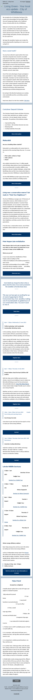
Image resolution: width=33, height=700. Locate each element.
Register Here (16, 358)
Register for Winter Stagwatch (21, 493)
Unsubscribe (16, 693)
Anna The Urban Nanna (22, 384)
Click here (28, 1)
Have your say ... (16, 273)
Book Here (16, 311)
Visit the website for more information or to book (16, 572)
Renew (26, 552)
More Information (16, 134)
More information (16, 234)
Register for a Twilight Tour (16, 480)
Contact (16, 432)
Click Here (26, 100)
